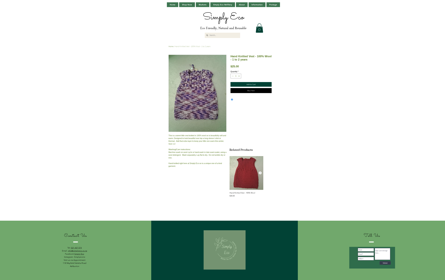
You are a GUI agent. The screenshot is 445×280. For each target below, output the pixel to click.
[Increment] (239, 76)
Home (170, 46)
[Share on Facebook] (232, 99)
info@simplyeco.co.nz (77, 251)
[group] (246, 178)
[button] (259, 28)
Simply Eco (79, 254)
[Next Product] (260, 173)
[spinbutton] (236, 76)
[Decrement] (232, 76)
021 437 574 (76, 248)
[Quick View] (246, 173)
